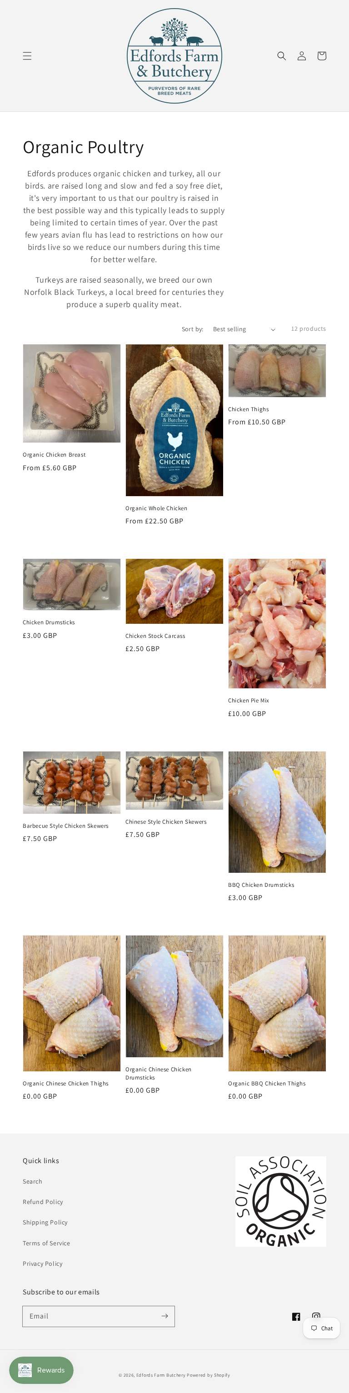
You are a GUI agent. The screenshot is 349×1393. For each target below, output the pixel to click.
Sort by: (193, 329)
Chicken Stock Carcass (155, 636)
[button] (27, 56)
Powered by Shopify (208, 1375)
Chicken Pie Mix (248, 700)
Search (33, 1181)
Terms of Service (46, 1243)
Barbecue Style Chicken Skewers (66, 826)
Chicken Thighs (248, 409)
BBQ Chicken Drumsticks (261, 885)
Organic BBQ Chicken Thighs (267, 1083)
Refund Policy (43, 1202)
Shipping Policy (45, 1222)
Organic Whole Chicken (156, 508)
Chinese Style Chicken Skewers (165, 822)
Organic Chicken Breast (54, 454)
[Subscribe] (164, 1316)
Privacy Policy (42, 1263)
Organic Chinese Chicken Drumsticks (158, 1073)
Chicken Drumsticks (49, 622)
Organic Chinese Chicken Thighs (66, 1083)
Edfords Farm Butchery (161, 1375)
